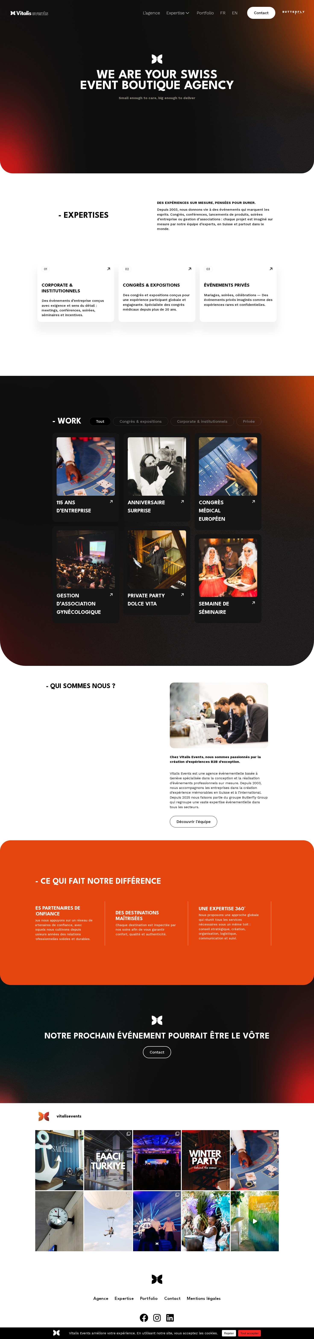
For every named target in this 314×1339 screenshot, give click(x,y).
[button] (261, 13)
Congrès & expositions (141, 405)
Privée (249, 405)
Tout (100, 405)
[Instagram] (157, 1318)
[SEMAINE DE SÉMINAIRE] (228, 562)
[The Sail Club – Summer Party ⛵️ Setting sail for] (59, 1160)
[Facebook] (144, 1318)
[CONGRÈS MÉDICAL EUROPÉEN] (228, 465)
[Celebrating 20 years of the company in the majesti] (157, 1221)
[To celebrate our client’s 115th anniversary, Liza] (255, 1160)
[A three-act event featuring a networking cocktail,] (108, 1221)
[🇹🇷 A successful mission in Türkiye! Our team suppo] (108, 1160)
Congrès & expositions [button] (151, 285)
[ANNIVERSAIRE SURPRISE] (156, 461)
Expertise (175, 12)
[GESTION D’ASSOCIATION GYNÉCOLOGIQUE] (85, 558)
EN (235, 12)
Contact (172, 1299)
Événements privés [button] (226, 285)
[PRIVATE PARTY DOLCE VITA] (156, 554)
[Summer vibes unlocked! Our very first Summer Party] (206, 1221)
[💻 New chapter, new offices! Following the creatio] (59, 1221)
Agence (100, 1299)
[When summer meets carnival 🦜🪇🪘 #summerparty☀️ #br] (255, 1221)
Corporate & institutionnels (202, 405)
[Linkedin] (170, 1318)
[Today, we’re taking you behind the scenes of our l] (206, 1160)
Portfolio (205, 12)
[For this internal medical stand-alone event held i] (157, 1160)
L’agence (151, 12)
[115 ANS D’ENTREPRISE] (85, 461)
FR (223, 12)
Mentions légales (204, 1299)
